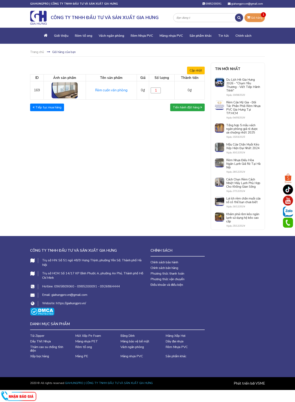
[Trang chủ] (46, 36)
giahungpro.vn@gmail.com (247, 4)
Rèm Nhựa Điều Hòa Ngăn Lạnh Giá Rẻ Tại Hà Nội (243, 163)
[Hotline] (288, 223)
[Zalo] (288, 212)
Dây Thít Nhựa (40, 341)
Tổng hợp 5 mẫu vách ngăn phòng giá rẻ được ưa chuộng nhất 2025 (242, 128)
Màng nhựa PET (86, 341)
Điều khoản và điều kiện (167, 285)
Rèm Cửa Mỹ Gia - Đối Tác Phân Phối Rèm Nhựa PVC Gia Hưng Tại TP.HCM (243, 107)
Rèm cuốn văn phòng (111, 90)
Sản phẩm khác (200, 36)
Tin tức (223, 36)
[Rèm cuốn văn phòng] (65, 90)
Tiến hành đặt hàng (186, 107)
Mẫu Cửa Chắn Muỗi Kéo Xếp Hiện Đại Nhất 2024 (242, 146)
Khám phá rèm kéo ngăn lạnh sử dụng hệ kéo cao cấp (242, 217)
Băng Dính (127, 336)
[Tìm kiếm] (239, 17)
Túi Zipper (37, 336)
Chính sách (243, 36)
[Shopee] (288, 178)
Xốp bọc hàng (39, 356)
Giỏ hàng (257, 16)
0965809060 (64, 286)
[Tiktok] (288, 189)
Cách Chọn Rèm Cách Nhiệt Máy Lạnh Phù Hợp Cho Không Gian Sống (243, 183)
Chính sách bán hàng (164, 268)
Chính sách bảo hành (164, 262)
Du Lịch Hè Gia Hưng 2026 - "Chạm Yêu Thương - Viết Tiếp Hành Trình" (243, 85)
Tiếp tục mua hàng (48, 107)
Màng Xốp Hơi (175, 336)
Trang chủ (37, 52)
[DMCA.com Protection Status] (42, 311)
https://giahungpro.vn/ (71, 303)
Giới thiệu (61, 36)
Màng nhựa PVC (171, 36)
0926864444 (110, 286)
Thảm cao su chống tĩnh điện (46, 349)
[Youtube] (288, 200)
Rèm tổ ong (83, 36)
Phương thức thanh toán (167, 273)
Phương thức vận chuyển (167, 279)
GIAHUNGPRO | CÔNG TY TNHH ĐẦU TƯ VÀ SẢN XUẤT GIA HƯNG (109, 383)
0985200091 (213, 4)
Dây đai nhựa (174, 341)
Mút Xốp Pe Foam (88, 336)
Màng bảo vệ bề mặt (134, 341)
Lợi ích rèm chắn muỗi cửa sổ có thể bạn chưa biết (243, 200)
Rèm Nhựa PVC (142, 36)
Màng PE (81, 356)
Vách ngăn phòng (111, 36)
